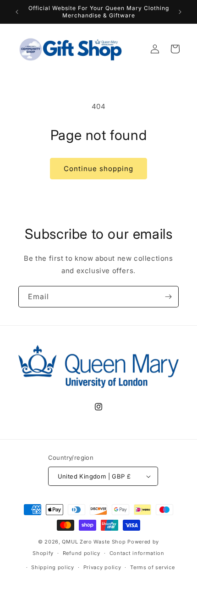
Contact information (136, 553)
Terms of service (152, 567)
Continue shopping (98, 168)
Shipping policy (52, 567)
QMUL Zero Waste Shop (94, 541)
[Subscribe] (168, 296)
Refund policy (81, 553)
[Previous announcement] (17, 12)
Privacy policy (102, 567)
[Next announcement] (180, 12)
